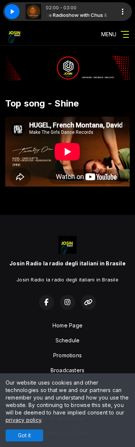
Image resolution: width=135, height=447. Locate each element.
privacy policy (23, 420)
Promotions (67, 355)
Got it (24, 435)
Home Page (67, 325)
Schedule (68, 340)
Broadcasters (68, 370)
